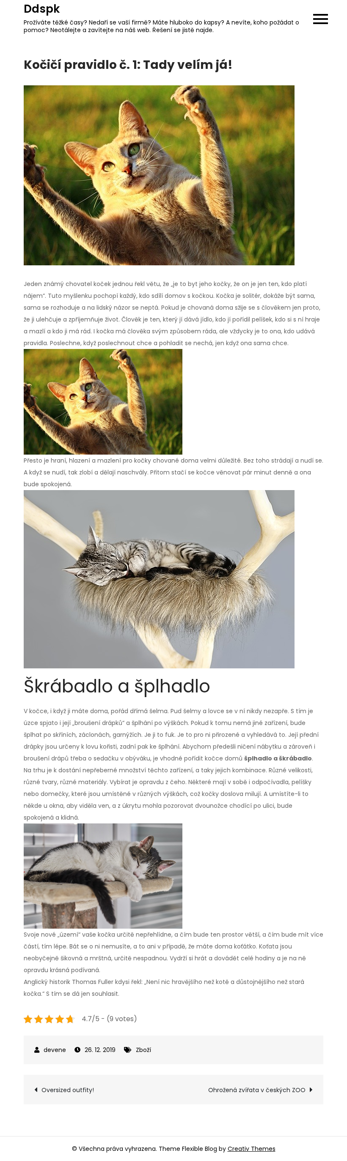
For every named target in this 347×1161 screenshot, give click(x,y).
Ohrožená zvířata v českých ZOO (257, 1090)
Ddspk (42, 8)
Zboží (143, 1050)
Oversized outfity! (67, 1090)
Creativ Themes (251, 1149)
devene (55, 1050)
